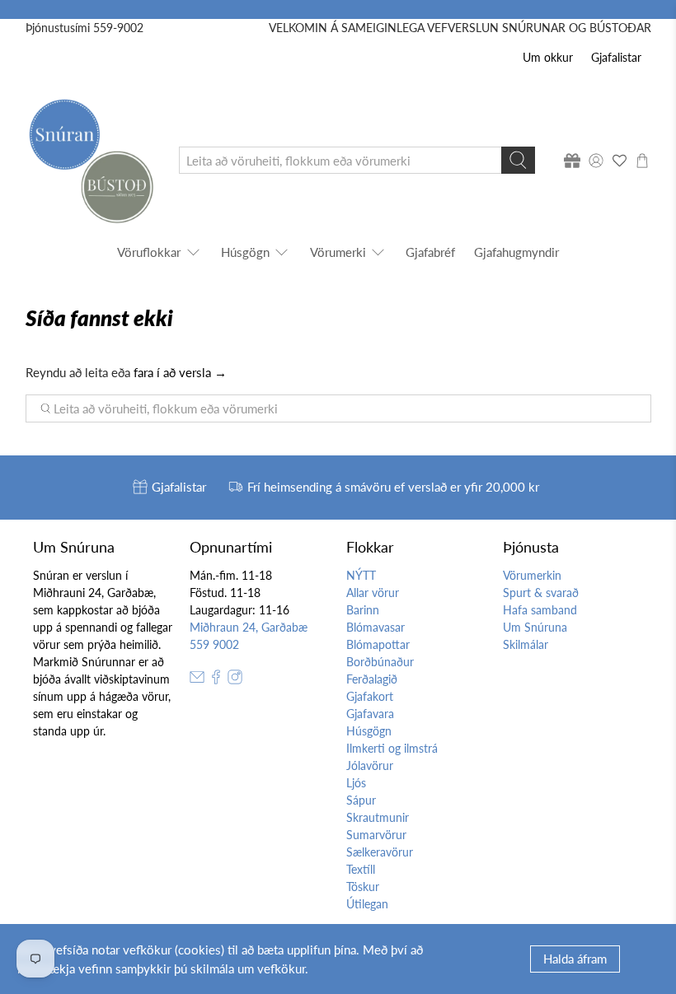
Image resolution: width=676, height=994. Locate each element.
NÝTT (361, 575)
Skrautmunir (377, 817)
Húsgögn (245, 252)
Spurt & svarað (541, 593)
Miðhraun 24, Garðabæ (248, 627)
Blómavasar (375, 627)
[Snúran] (90, 160)
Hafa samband (540, 610)
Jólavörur (369, 765)
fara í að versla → (180, 372)
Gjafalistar (616, 57)
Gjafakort (369, 696)
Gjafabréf (430, 252)
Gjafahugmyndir (516, 252)
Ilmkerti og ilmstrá (392, 748)
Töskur (362, 887)
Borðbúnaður (380, 662)
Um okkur (548, 57)
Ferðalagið (371, 679)
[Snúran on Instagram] (235, 680)
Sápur (361, 800)
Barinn (362, 610)
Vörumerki (338, 252)
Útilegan (367, 904)
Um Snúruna (535, 627)
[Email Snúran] (197, 680)
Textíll (360, 869)
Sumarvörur (376, 835)
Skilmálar (525, 644)
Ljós (356, 783)
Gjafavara (370, 714)
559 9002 (214, 644)
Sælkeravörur (379, 852)
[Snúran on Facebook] (216, 680)
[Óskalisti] (619, 160)
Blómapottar (378, 644)
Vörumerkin (532, 575)
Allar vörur (372, 593)
